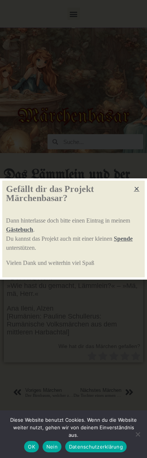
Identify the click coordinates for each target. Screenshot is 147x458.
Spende (123, 238)
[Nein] (137, 434)
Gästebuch (19, 229)
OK (31, 447)
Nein (52, 447)
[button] (136, 189)
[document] (73, 229)
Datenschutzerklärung (96, 447)
